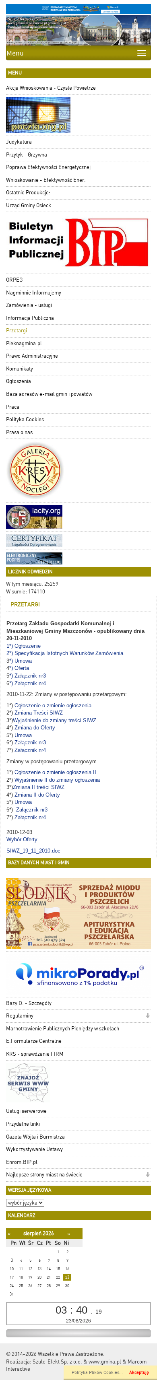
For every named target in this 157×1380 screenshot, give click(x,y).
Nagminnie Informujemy (33, 293)
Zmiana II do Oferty (37, 795)
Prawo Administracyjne (32, 356)
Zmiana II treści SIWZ (39, 787)
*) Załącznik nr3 (28, 676)
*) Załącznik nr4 (28, 683)
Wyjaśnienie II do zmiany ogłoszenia (58, 780)
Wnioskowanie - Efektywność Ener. (46, 180)
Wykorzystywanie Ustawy (34, 1149)
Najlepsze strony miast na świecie (44, 1175)
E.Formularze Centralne (34, 1041)
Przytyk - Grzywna (26, 155)
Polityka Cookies (25, 419)
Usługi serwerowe (26, 1111)
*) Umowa (21, 661)
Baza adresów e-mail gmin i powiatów (49, 394)
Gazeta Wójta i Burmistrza (35, 1137)
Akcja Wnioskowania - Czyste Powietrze (51, 88)
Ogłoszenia (18, 381)
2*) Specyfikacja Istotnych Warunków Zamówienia (65, 653)
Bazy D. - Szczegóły (29, 1003)
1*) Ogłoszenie (24, 646)
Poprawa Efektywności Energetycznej (48, 167)
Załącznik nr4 (30, 750)
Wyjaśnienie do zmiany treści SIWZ (55, 720)
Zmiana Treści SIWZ (39, 713)
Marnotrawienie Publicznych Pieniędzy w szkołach (62, 1029)
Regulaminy (19, 1016)
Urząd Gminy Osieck (28, 205)
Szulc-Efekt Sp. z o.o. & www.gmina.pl (77, 1362)
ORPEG (14, 280)
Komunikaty (19, 369)
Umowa (23, 735)
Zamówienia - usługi (29, 305)
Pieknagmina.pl (24, 343)
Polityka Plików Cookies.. (97, 1372)
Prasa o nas (19, 432)
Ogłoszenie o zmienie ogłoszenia (53, 705)
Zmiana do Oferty (35, 728)
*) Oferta (20, 668)
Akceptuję (139, 1372)
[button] (147, 1016)
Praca (12, 407)
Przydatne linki (23, 1124)
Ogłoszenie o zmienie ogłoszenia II (55, 772)
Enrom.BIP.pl (21, 1162)
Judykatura (19, 142)
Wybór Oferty (22, 839)
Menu (15, 53)
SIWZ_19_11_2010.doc (33, 851)
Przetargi (16, 330)
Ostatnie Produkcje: (28, 192)
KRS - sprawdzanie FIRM (35, 1054)
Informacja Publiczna (30, 318)
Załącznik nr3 (30, 742)
